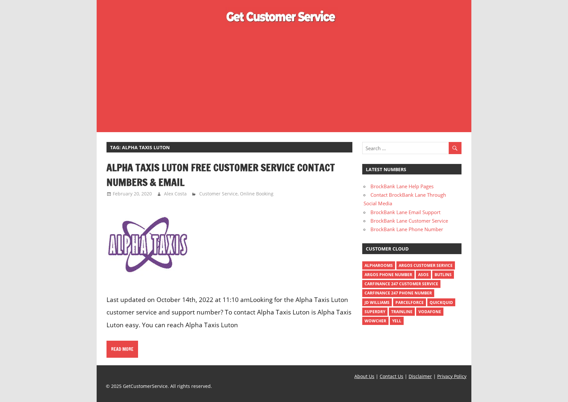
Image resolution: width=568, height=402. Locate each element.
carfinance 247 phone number (398, 293)
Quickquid (441, 302)
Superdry (375, 311)
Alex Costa (175, 194)
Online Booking (256, 194)
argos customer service (426, 265)
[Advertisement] (284, 78)
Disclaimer (420, 376)
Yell (396, 321)
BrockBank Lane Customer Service (409, 220)
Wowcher (375, 321)
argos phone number (388, 274)
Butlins (443, 274)
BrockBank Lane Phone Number (406, 229)
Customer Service (218, 194)
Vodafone (429, 311)
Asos (423, 274)
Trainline (402, 311)
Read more (122, 349)
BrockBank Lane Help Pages (402, 186)
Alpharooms (379, 265)
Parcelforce (409, 302)
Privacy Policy (451, 376)
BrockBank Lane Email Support (405, 212)
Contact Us (391, 376)
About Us (364, 376)
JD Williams (377, 302)
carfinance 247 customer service (401, 284)
